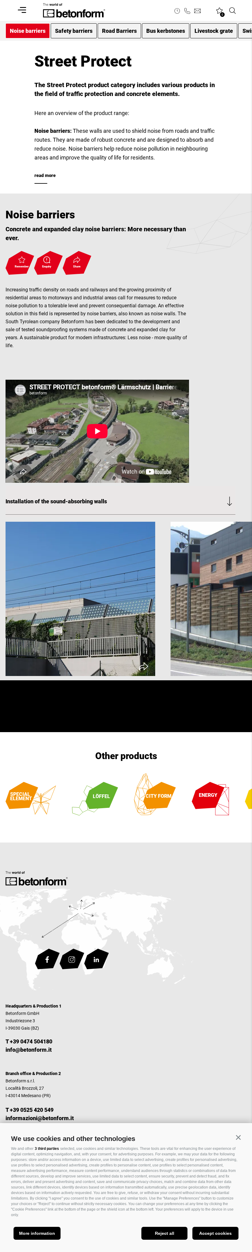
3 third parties (47, 1148)
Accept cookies (215, 1233)
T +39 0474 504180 (29, 1041)
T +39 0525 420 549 (29, 1110)
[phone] (187, 11)
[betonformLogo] (37, 879)
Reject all (164, 1233)
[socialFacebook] (47, 960)
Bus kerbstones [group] (165, 31)
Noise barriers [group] (27, 31)
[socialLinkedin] (96, 960)
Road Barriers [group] (119, 31)
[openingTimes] (177, 11)
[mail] (197, 11)
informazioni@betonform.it (40, 1118)
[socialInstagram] (72, 960)
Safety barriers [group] (74, 31)
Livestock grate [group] (214, 31)
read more (45, 175)
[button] (238, 1137)
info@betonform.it (29, 1050)
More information (37, 1233)
